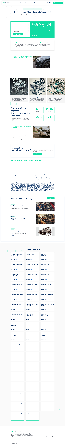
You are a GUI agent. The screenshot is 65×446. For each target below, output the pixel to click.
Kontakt (34, 2)
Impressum (51, 434)
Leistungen (26, 2)
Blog (45, 438)
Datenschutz (52, 436)
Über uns (21, 2)
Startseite (46, 433)
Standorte (30, 2)
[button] (6, 79)
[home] (7, 2)
